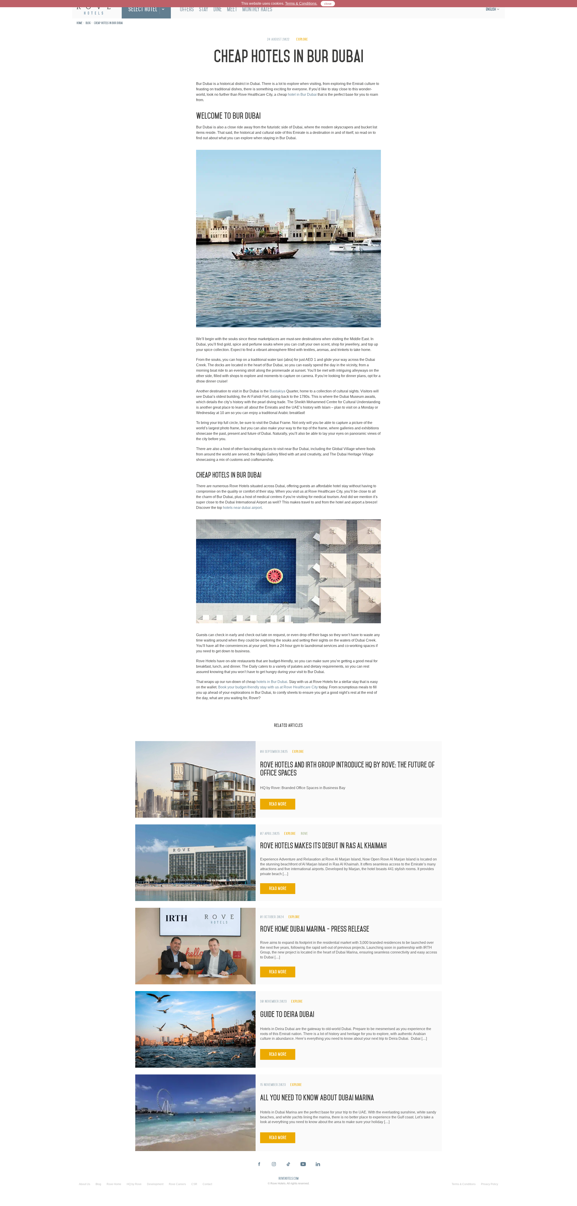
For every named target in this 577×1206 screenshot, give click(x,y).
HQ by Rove (134, 1184)
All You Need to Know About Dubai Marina (317, 1097)
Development (155, 1184)
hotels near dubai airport (242, 508)
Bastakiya (277, 391)
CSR (194, 1184)
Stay (203, 9)
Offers (187, 9)
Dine (217, 9)
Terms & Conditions (464, 1184)
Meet (232, 9)
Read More (277, 804)
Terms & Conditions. (301, 3)
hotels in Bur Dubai (271, 682)
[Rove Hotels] (93, 9)
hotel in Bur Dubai (302, 94)
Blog (88, 23)
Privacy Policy (489, 1184)
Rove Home (114, 1184)
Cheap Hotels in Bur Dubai (108, 23)
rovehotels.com (288, 1179)
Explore (302, 39)
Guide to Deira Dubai (287, 1014)
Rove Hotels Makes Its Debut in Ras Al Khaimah (323, 845)
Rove (304, 833)
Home (79, 23)
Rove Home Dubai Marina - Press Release (314, 929)
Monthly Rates (257, 9)
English (491, 9)
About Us (84, 1184)
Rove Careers (177, 1184)
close (328, 3)
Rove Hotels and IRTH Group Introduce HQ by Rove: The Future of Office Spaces (347, 769)
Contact (207, 1184)
